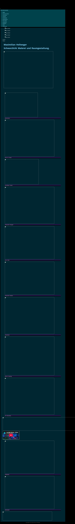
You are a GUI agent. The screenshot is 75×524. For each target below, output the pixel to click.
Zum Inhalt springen (4, 10)
